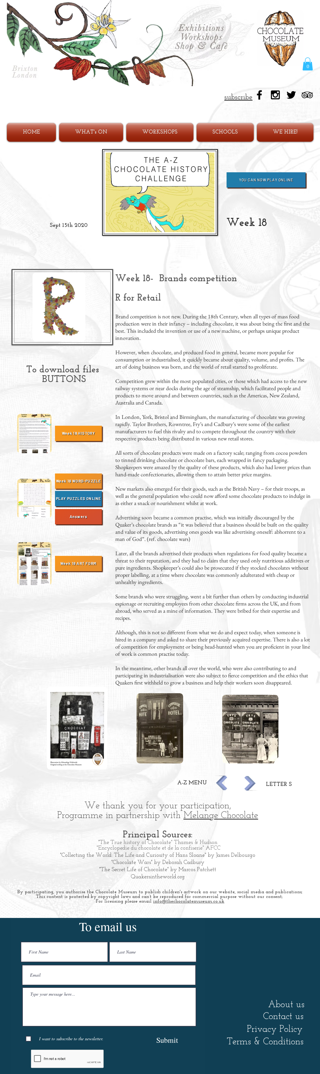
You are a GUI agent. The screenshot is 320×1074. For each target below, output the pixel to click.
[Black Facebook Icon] (259, 95)
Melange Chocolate (220, 816)
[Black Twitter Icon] (291, 95)
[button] (307, 64)
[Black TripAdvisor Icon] (307, 95)
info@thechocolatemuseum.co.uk (188, 901)
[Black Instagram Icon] (275, 95)
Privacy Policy (274, 1029)
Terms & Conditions (265, 1042)
